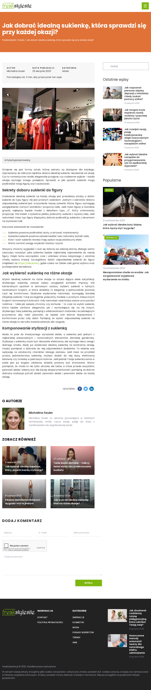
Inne (75, 642)
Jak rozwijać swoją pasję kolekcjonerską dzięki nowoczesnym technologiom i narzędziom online (136, 136)
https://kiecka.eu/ (28, 263)
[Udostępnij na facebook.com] (80, 389)
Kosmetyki (78, 622)
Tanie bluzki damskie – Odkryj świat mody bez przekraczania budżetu (72, 466)
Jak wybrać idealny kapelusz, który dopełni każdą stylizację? (24, 468)
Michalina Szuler (16, 71)
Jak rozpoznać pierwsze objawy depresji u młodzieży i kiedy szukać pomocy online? (136, 93)
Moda (65, 71)
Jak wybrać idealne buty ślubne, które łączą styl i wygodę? (122, 226)
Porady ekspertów (83, 632)
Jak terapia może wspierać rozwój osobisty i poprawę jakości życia (135, 114)
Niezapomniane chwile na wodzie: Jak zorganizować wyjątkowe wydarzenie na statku (126, 276)
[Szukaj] (106, 66)
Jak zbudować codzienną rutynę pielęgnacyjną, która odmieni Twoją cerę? (138, 617)
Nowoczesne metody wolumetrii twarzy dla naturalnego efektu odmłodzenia (137, 644)
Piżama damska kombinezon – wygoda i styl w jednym (23, 501)
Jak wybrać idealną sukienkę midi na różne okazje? (71, 501)
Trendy (76, 637)
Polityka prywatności (50, 622)
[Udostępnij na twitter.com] (85, 389)
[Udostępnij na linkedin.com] (91, 389)
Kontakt (42, 617)
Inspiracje (78, 617)
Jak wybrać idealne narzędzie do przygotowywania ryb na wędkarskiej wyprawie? (135, 160)
